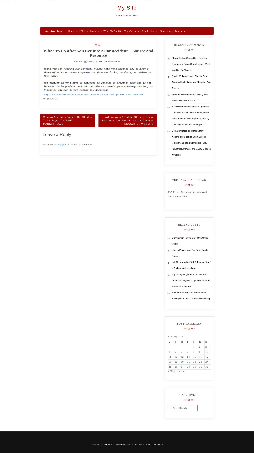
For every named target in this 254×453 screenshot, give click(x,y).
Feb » (181, 371)
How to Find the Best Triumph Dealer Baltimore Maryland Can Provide (191, 82)
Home (98, 45)
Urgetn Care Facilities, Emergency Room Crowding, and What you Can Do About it (191, 64)
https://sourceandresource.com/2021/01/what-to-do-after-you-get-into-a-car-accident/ (93, 94)
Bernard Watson (179, 131)
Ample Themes (154, 444)
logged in (63, 144)
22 (194, 362)
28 (188, 367)
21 (188, 362)
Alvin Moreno (178, 106)
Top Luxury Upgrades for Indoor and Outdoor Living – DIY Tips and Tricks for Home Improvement (191, 280)
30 (200, 367)
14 (188, 357)
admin (79, 61)
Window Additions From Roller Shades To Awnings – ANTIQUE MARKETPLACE (67, 120)
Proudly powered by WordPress (111, 444)
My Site (127, 8)
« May (171, 371)
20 (182, 362)
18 (170, 362)
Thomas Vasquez (180, 94)
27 (182, 367)
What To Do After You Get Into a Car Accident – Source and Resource (98, 53)
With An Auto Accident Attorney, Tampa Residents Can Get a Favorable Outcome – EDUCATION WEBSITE (128, 120)
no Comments (113, 61)
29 (194, 367)
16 (200, 357)
